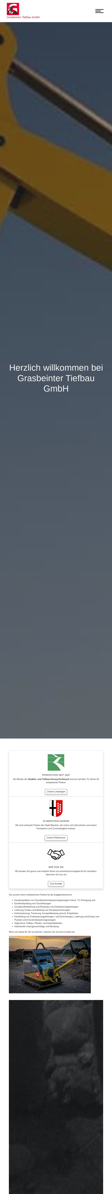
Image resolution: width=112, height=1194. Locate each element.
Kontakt (67, 932)
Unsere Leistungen (56, 791)
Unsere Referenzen (56, 837)
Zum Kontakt (56, 884)
